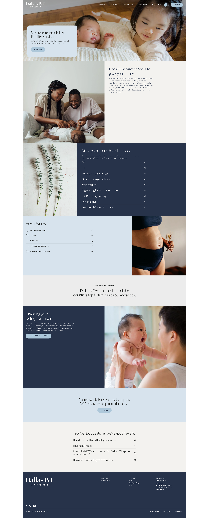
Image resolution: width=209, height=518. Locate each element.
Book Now (177, 4)
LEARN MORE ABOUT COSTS (38, 336)
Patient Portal (143, 4)
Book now (38, 49)
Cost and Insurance (128, 4)
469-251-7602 (105, 480)
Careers (131, 485)
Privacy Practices (155, 512)
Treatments (101, 4)
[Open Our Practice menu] (118, 5)
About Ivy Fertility (134, 483)
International (160, 489)
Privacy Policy (167, 512)
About (130, 480)
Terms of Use (179, 512)
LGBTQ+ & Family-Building (164, 485)
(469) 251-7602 (156, 4)
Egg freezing (159, 483)
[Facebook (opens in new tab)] (27, 506)
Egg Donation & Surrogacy (164, 487)
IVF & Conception (161, 480)
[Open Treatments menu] (106, 5)
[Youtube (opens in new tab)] (34, 506)
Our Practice (113, 4)
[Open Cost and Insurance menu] (135, 5)
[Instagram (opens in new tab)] (30, 506)
